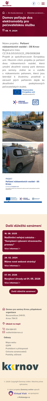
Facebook (34, 3)
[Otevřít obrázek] (22, 126)
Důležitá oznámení (35, 13)
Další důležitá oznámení (23, 291)
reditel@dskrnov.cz (14, 332)
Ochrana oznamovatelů (16, 351)
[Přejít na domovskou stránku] (7, 3)
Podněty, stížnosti (13, 354)
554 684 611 (11, 329)
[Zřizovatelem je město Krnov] (23, 366)
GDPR (8, 345)
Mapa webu (11, 342)
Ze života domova (15, 13)
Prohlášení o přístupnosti (17, 348)
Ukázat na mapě (13, 324)
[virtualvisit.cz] (18, 393)
